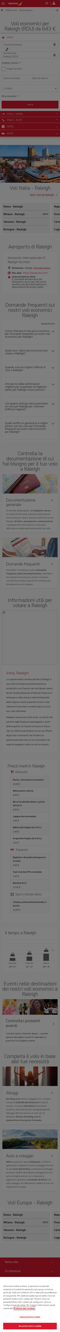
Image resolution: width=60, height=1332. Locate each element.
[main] (30, 1304)
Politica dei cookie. (24, 1308)
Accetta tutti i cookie (30, 1326)
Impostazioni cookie (30, 1316)
